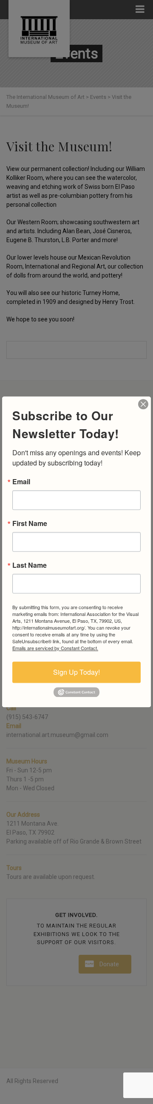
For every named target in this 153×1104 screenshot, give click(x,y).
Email (21, 481)
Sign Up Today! (76, 672)
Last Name (29, 565)
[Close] (143, 404)
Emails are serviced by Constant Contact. (55, 647)
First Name (29, 523)
